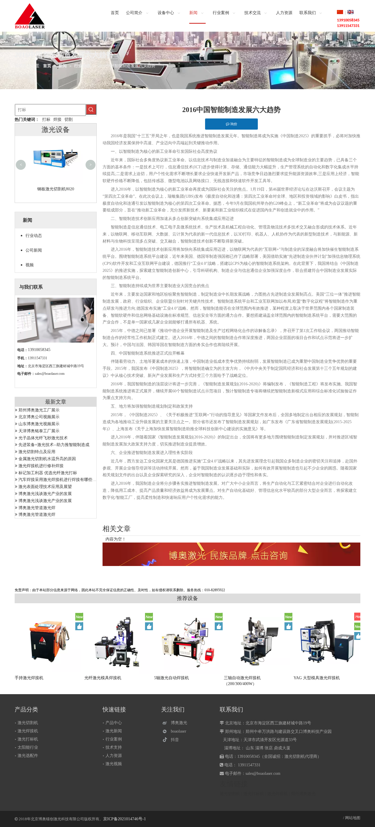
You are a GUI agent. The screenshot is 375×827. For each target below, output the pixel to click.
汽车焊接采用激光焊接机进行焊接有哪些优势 (59, 479)
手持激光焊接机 (29, 678)
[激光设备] (231, 554)
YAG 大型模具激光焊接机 (317, 678)
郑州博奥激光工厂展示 (38, 410)
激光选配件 (28, 755)
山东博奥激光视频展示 (38, 424)
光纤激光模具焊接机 (102, 678)
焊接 (57, 119)
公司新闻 (33, 250)
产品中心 (113, 723)
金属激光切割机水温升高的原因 (47, 459)
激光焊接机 (28, 731)
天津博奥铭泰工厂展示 (38, 431)
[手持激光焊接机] (48, 641)
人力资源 (113, 755)
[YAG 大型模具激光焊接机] (327, 641)
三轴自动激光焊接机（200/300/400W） (242, 681)
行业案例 (113, 739)
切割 (68, 119)
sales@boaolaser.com (49, 374)
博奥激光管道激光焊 (36, 508)
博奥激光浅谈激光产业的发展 (45, 494)
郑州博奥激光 (303, 794)
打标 (46, 119)
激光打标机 (28, 739)
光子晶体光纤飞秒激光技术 (43, 438)
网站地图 (352, 818)
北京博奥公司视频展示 (38, 417)
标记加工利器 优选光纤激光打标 (47, 473)
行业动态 (33, 235)
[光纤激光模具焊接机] (118, 642)
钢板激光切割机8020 (55, 189)
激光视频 (113, 764)
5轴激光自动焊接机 (171, 678)
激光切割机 (28, 723)
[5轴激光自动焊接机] (188, 641)
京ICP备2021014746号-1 (124, 819)
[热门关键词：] (91, 109)
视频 (29, 265)
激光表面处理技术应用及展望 (45, 486)
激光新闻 (113, 731)
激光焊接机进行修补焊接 (41, 466)
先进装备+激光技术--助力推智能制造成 (53, 445)
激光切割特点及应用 (36, 452)
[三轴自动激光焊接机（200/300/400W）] (257, 641)
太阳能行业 (28, 747)
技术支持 (113, 747)
